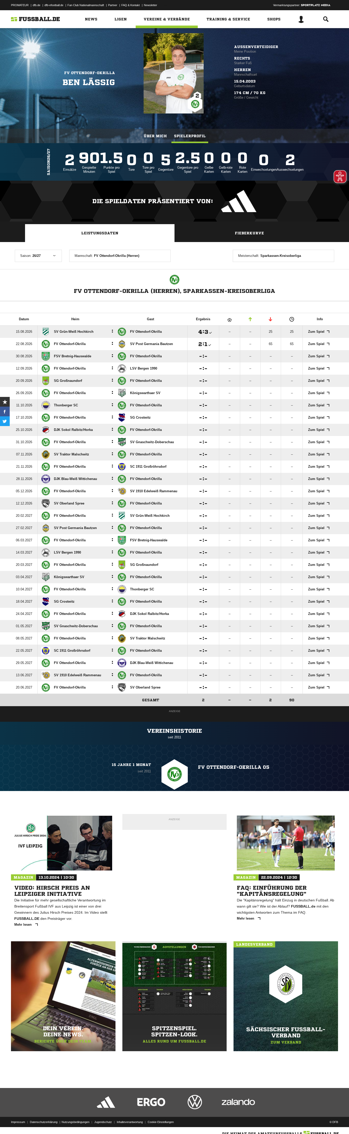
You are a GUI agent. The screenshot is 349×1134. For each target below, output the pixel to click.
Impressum (18, 1122)
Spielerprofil (190, 136)
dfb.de (36, 5)
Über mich (155, 136)
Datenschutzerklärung (43, 1122)
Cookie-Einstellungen (161, 1122)
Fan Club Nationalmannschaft (85, 5)
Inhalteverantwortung (130, 1122)
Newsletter (150, 5)
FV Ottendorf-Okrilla (89, 73)
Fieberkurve (249, 233)
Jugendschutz (103, 1122)
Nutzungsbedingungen (75, 1122)
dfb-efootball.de (53, 5)
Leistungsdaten (99, 233)
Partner (112, 5)
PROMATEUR (20, 5)
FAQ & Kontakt (130, 5)
